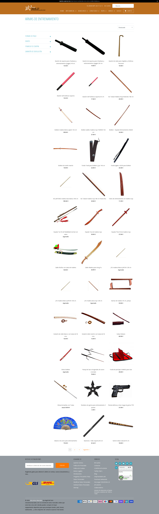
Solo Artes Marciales (36, 500)
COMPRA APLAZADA (100, 468)
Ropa (103, 11)
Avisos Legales (78, 471)
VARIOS (110, 11)
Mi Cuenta (107, 6)
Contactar (97, 465)
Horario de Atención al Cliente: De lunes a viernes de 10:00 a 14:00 (103, 492)
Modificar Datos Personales (82, 482)
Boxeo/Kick (82, 11)
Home (62, 11)
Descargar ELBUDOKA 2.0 (102, 482)
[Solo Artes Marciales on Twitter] (116, 463)
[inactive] (126, 480)
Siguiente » (86, 450)
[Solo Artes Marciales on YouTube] (123, 463)
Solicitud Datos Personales (82, 485)
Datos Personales (79, 479)
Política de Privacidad (80, 465)
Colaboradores (98, 487)
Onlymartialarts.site (100, 476)
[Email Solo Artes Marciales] (116, 467)
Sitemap (76, 487)
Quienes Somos (78, 463)
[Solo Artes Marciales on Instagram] (130, 463)
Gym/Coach (94, 11)
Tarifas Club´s (98, 471)
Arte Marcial (70, 11)
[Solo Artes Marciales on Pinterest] (127, 463)
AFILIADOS (97, 485)
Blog (95, 474)
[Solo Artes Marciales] (35, 7)
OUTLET (119, 11)
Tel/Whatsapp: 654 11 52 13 (95, 6)
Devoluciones (78, 474)
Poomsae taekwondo (100, 479)
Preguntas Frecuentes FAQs (82, 476)
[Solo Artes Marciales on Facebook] (120, 463)
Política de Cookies (79, 468)
